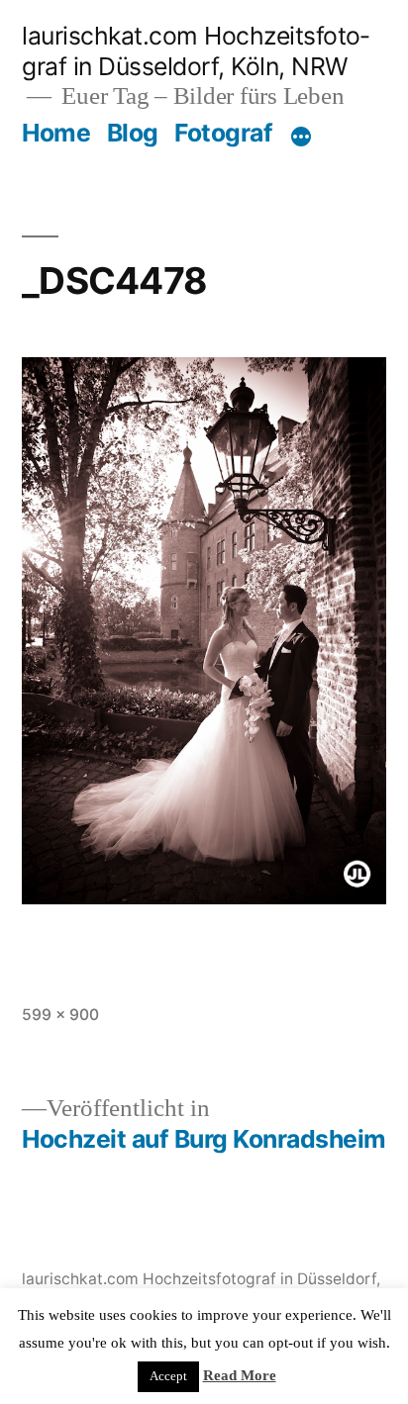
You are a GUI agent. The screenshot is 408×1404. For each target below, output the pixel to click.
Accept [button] (168, 1376)
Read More (239, 1375)
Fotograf (223, 132)
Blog (132, 132)
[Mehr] (301, 136)
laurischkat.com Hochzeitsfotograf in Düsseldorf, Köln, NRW (195, 51)
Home (56, 132)
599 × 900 (60, 1014)
